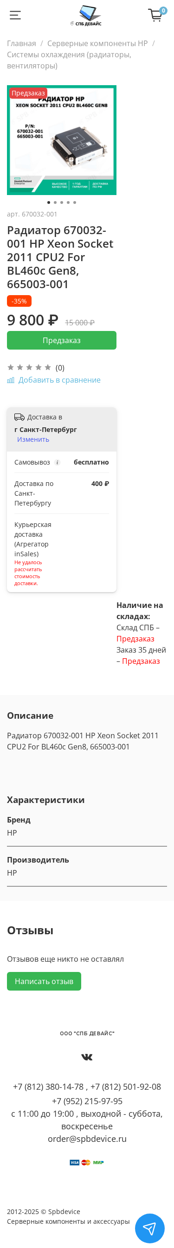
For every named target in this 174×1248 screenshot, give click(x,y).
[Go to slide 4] (68, 202)
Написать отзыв (44, 981)
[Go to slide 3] (61, 202)
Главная (21, 43)
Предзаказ (62, 340)
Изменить (33, 439)
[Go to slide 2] (55, 202)
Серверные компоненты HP (97, 43)
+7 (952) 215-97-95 (87, 1100)
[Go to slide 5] (74, 202)
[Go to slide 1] (48, 202)
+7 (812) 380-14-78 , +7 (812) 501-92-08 (87, 1086)
